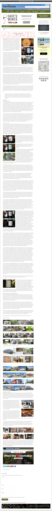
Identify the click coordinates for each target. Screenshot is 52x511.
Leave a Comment (21, 35)
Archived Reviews (7, 469)
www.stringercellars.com (9, 445)
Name (3, 485)
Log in (48, 505)
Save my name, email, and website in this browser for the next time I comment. (13, 497)
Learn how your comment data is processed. (19, 502)
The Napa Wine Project (9, 6)
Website (3, 492)
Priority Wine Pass (45, 32)
